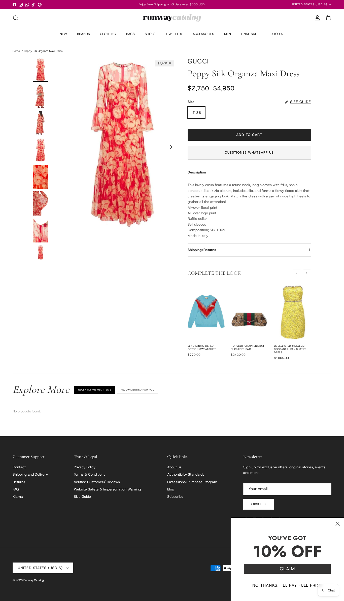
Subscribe (175, 496)
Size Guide (82, 496)
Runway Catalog (33, 580)
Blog (170, 489)
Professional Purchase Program (192, 482)
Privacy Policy (84, 467)
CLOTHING (108, 34)
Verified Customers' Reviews (97, 482)
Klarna (18, 496)
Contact (19, 467)
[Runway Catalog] (172, 18)
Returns (19, 482)
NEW (63, 34)
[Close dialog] (337, 523)
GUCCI (198, 61)
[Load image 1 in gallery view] (122, 144)
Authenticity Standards (185, 474)
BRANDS (83, 34)
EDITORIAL (277, 34)
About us (174, 467)
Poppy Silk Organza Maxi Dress (43, 50)
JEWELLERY (174, 34)
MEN (227, 34)
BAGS (130, 34)
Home (16, 50)
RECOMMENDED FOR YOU (137, 389)
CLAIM (287, 569)
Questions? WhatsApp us (249, 152)
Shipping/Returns (202, 250)
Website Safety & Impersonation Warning (107, 489)
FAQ (16, 489)
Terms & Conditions (89, 474)
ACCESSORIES (203, 34)
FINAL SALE (250, 34)
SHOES (150, 34)
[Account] (316, 18)
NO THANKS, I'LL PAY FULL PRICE (287, 585)
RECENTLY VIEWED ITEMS (95, 389)
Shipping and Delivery (30, 474)
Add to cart (249, 134)
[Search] (16, 18)
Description (197, 172)
